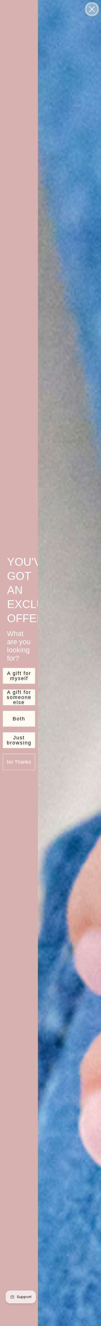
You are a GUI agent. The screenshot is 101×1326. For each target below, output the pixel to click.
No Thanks (19, 762)
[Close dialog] (92, 9)
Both (19, 719)
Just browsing (19, 740)
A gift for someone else (19, 697)
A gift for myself (19, 675)
